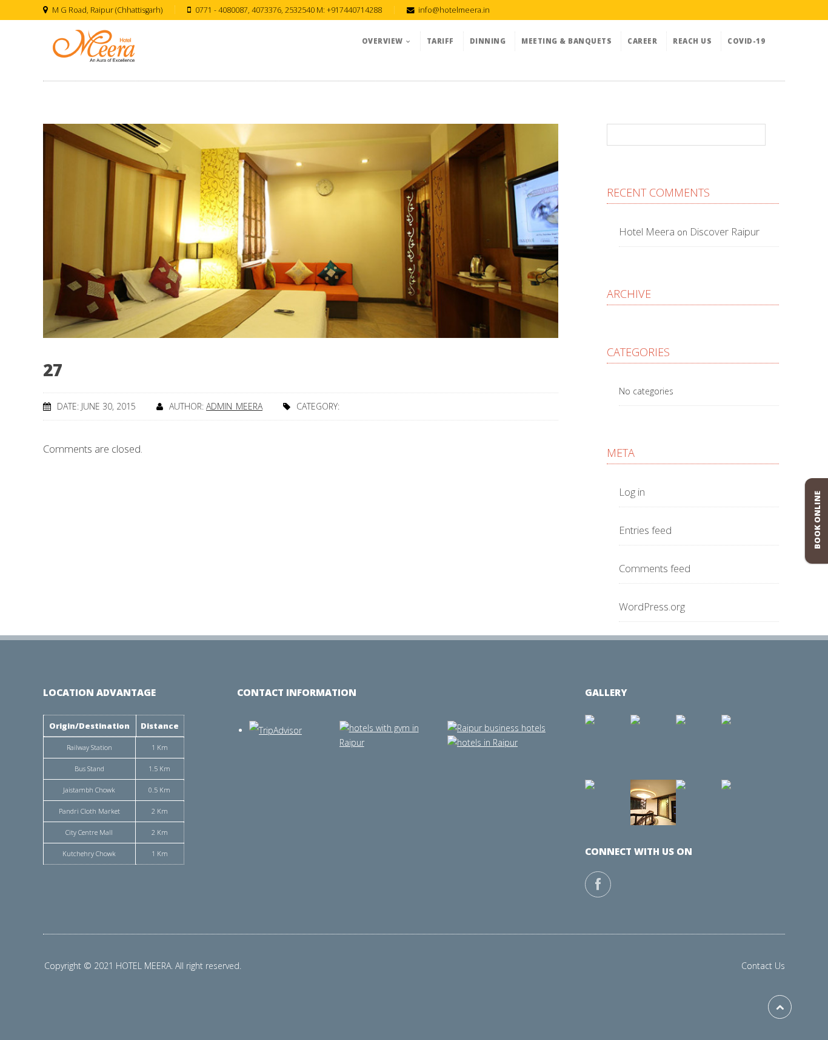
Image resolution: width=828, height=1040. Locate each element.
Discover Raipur (725, 231)
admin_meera (234, 406)
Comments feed (654, 568)
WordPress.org (652, 606)
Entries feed (645, 530)
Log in (632, 492)
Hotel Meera (647, 231)
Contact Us (763, 965)
